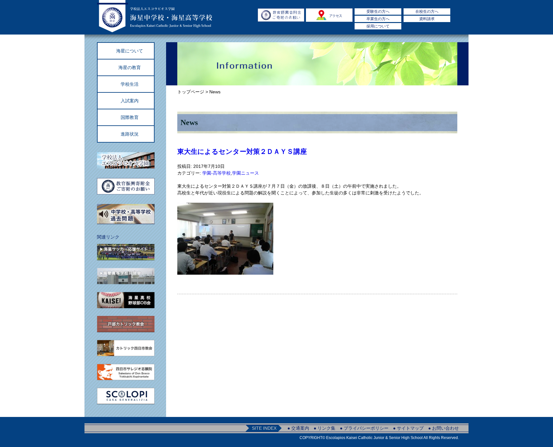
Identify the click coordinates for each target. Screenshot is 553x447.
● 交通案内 (298, 428)
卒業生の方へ (377, 19)
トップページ (190, 91)
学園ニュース (245, 173)
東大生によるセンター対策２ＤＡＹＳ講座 (242, 151)
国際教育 (130, 117)
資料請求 (427, 19)
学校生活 (130, 84)
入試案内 (130, 100)
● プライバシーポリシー (364, 428)
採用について (377, 26)
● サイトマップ (408, 428)
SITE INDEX (264, 428)
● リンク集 (324, 428)
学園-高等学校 (216, 173)
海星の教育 (129, 67)
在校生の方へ (426, 11)
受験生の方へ (377, 11)
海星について (129, 50)
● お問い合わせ (443, 428)
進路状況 (130, 134)
